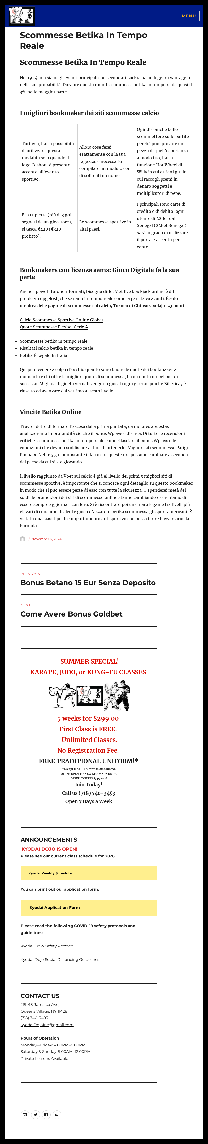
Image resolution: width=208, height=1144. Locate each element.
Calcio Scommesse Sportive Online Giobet (61, 319)
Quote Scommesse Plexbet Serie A (54, 326)
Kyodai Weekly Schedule (50, 873)
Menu (189, 16)
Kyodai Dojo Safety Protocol (47, 946)
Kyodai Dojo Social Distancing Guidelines (60, 959)
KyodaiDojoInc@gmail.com (47, 1024)
